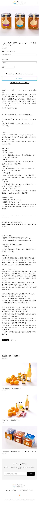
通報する (13, 340)
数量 (3, 67)
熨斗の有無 (5, 60)
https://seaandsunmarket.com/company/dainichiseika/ (19, 225)
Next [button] (36, 21)
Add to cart (19, 78)
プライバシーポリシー (11, 490)
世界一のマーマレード (8, 51)
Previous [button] (3, 21)
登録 (30, 473)
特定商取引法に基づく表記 (26, 490)
